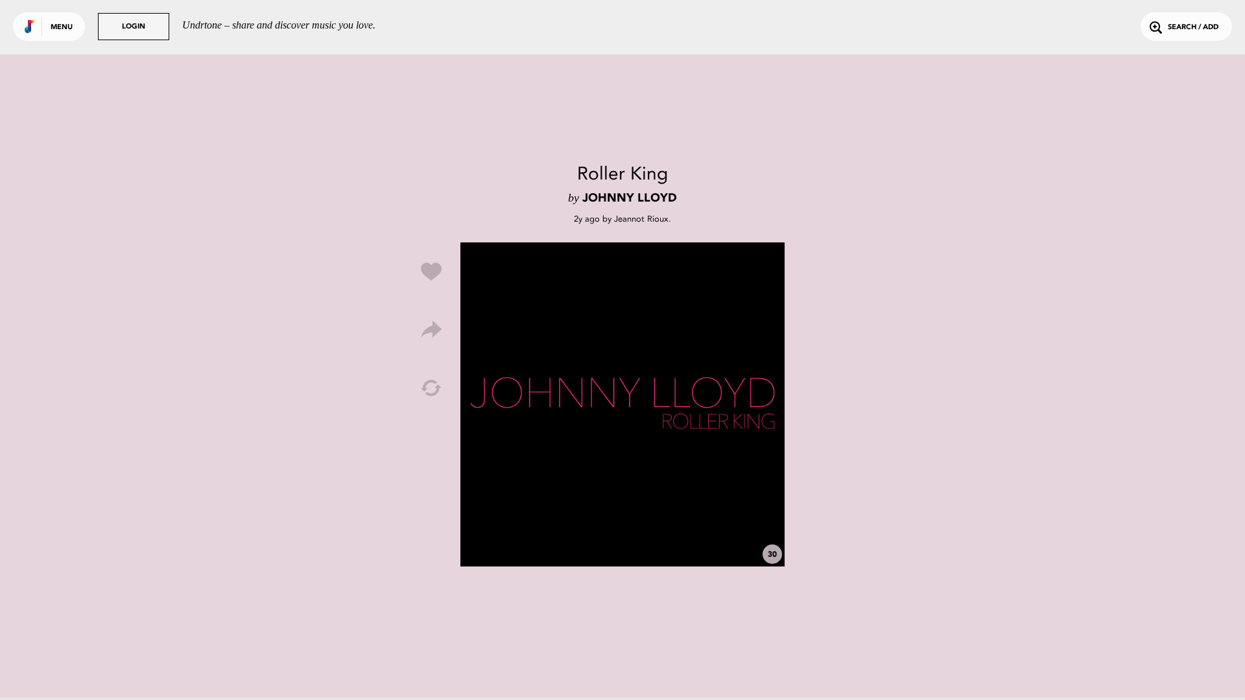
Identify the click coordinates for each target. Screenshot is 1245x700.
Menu (62, 27)
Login (133, 26)
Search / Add (1193, 27)
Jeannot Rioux (641, 219)
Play (622, 404)
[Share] (431, 330)
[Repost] (431, 388)
